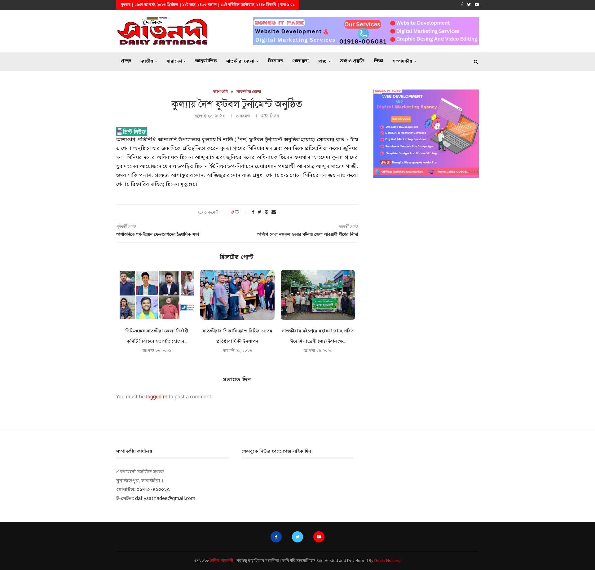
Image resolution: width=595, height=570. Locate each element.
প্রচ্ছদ (126, 61)
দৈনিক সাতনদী (221, 560)
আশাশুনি (220, 92)
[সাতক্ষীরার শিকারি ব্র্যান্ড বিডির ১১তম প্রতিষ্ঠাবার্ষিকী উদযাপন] (237, 295)
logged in (156, 397)
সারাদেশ (174, 61)
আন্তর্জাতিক (206, 61)
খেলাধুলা (300, 61)
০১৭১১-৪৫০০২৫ (153, 489)
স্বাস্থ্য (322, 61)
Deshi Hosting (387, 560)
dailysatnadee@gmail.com (165, 498)
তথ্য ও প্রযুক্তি (352, 61)
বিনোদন (275, 61)
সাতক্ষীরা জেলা (240, 61)
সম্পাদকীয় (402, 61)
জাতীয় (147, 61)
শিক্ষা (378, 61)
